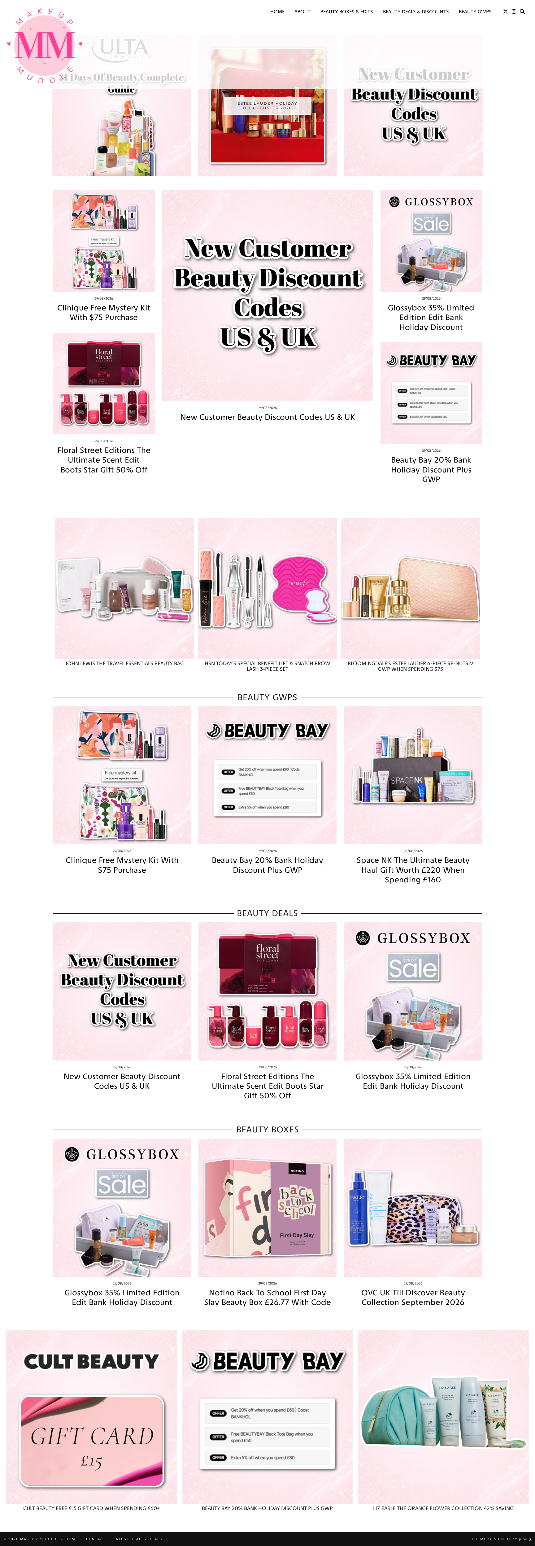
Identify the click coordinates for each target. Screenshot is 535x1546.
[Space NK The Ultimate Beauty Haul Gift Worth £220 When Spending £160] (413, 775)
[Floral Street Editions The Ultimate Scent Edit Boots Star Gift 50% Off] (104, 384)
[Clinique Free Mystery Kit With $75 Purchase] (104, 241)
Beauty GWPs (475, 12)
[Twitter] (505, 12)
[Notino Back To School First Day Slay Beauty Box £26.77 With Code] (267, 1208)
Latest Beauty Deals (137, 1539)
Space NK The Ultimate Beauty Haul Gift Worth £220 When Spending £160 (413, 869)
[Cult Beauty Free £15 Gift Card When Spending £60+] (91, 1417)
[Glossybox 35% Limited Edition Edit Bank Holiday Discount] (431, 241)
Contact (96, 1539)
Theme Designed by (501, 1539)
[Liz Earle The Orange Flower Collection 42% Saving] (443, 1417)
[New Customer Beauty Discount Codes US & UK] (267, 295)
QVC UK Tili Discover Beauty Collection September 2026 (413, 1297)
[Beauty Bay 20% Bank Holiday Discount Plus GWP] (431, 393)
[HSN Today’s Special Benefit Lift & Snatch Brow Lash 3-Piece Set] (267, 588)
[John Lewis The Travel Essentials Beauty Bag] (124, 588)
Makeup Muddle (39, 1539)
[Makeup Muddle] (44, 45)
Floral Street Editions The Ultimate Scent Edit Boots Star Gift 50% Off (103, 460)
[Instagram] (514, 12)
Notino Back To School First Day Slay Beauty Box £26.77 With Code (267, 1297)
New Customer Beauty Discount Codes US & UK (267, 417)
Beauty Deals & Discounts (416, 12)
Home (277, 12)
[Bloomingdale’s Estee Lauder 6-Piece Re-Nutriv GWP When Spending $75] (410, 588)
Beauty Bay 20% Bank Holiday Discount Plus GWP (431, 469)
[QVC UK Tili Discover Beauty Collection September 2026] (413, 1208)
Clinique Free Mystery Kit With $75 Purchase (103, 312)
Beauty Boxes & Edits (346, 12)
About (302, 12)
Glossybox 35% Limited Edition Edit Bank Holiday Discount (431, 317)
